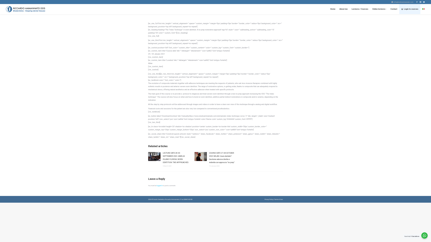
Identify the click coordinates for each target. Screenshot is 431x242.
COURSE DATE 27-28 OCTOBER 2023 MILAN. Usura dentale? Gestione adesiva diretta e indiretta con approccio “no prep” (222, 157)
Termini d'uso (278, 199)
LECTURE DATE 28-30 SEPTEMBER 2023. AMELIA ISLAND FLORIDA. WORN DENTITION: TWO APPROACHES (175, 157)
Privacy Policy (269, 199)
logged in (160, 185)
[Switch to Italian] (423, 9)
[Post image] (154, 156)
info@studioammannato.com (403, 2)
